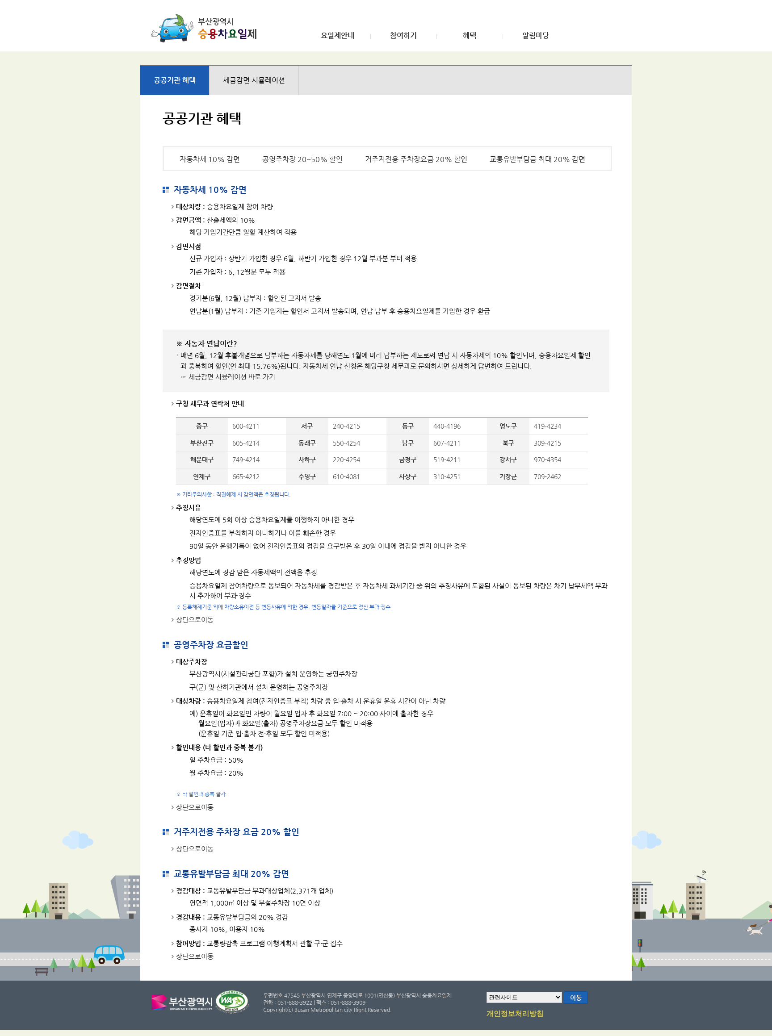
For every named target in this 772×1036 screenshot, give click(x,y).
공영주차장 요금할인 (211, 644)
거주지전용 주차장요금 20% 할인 (416, 159)
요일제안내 (337, 35)
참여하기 (403, 35)
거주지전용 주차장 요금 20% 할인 (236, 831)
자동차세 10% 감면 (210, 159)
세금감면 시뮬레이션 (254, 80)
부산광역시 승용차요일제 (206, 28)
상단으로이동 (195, 619)
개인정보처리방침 (515, 1014)
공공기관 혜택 (175, 80)
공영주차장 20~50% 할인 (302, 159)
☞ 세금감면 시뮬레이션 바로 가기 (227, 376)
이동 (576, 997)
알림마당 (535, 35)
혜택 (469, 35)
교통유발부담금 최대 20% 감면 (537, 159)
